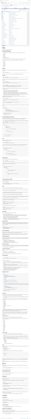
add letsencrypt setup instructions (12, 17)
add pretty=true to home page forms (12, 19)
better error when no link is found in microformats (15, 11)
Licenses (24, 418)
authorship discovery (15, 359)
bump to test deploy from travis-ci (12, 20)
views (3, 19)
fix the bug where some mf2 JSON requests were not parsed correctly (16, 18)
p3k (3, 2)
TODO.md (4, 28)
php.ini (3, 39)
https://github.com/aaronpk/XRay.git (7, 3)
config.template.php (5, 36)
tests (3, 18)
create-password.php (5, 37)
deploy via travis (10, 29)
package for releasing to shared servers (13, 38)
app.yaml (3, 30)
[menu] (21, 418)
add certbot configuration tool (12, 37)
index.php (4, 38)
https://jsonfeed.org (8, 348)
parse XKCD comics (11, 36)
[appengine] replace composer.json (12, 39)
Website (27, 418)
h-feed (7, 349)
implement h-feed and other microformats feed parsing (14, 28)
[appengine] (10, 30)
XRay (5, 2)
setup (3, 17)
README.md (4, 27)
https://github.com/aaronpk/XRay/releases (16, 406)
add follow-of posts (11, 27)
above (4, 369)
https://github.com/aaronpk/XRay (5, 6)
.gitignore (3, 20)
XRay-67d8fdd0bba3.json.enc (6, 29)
